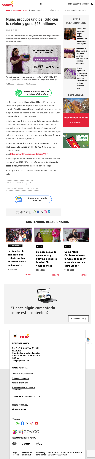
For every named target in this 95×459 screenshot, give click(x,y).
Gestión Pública (15, 246)
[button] (34, 212)
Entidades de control (20, 378)
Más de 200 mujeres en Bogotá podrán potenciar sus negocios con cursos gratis (82, 36)
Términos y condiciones (41, 453)
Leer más (27, 274)
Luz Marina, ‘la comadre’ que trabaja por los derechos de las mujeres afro (17, 257)
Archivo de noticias (20, 383)
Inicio (8, 10)
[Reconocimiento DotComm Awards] (26, 443)
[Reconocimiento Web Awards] (38, 443)
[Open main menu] (40, 4)
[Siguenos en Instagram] (31, 423)
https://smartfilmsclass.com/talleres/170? (29, 154)
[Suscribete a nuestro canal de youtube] (36, 423)
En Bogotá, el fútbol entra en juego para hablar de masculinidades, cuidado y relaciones (82, 55)
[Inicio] (7, 4)
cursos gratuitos (15, 182)
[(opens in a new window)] (45, 212)
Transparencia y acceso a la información (23, 388)
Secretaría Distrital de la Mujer (22, 188)
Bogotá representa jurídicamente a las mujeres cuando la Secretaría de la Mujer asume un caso (82, 78)
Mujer (25, 10)
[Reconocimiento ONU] (14, 443)
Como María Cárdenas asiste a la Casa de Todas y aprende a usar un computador (75, 258)
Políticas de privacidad (27, 453)
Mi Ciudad (17, 10)
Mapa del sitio (16, 453)
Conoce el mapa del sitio (22, 373)
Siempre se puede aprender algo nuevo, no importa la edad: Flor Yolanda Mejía (46, 258)
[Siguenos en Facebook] (18, 423)
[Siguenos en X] (27, 423)
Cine (30, 182)
